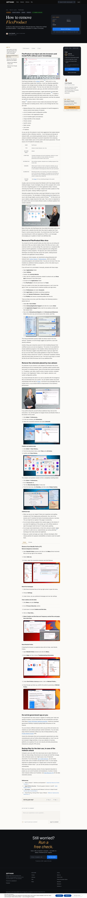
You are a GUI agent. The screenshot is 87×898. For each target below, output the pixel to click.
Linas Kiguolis (12, 33)
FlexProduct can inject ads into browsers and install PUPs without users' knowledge (12, 51)
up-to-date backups (43, 758)
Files (32, 2)
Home (7, 9)
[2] (51, 92)
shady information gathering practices (37, 721)
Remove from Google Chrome (12, 66)
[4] (56, 529)
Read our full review (72, 72)
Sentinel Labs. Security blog (30, 790)
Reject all (67, 895)
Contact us (59, 886)
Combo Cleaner (33, 259)
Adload (38, 81)
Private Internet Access (28, 733)
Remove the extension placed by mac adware (12, 59)
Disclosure (59, 883)
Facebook (8, 883)
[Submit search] (59, 2)
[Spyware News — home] (10, 2)
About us (59, 874)
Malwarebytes (42, 259)
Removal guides (13, 9)
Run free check (52, 857)
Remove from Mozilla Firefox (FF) (12, 63)
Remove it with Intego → (66, 29)
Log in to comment (54, 822)
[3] (26, 101)
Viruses (33, 874)
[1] (44, 80)
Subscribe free (72, 107)
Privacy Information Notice (62, 879)
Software (27, 2)
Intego (35, 179)
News (17, 2)
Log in (78, 2)
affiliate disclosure (27, 893)
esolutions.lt (14, 880)
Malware (22, 2)
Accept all (59, 895)
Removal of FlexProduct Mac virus (12, 56)
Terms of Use (59, 877)
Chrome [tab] (30, 542)
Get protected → (72, 69)
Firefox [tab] (24, 542)
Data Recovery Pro (49, 772)
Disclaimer (59, 881)
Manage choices (77, 895)
